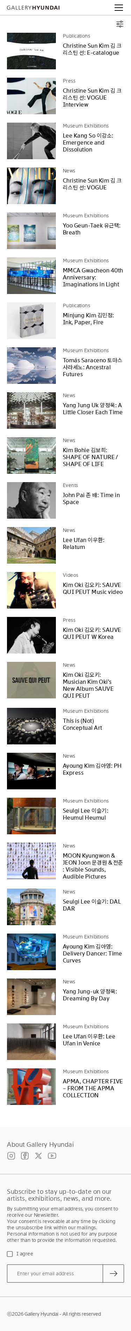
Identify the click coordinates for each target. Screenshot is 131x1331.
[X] (38, 1156)
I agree (24, 1254)
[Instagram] (11, 1156)
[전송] (113, 1273)
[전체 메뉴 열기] (119, 8)
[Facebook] (25, 1156)
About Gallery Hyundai (40, 1144)
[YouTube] (52, 1156)
